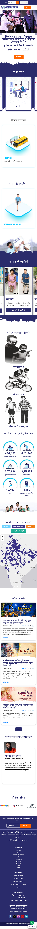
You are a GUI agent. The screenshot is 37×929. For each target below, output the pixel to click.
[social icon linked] (33, 628)
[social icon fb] (28, 628)
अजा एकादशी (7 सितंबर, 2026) (18, 910)
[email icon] (6, 2)
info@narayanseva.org (19, 902)
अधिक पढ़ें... (6, 639)
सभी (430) (6, 528)
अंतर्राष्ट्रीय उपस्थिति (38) (18, 532)
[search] (17, 2)
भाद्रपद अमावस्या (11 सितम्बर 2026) (18, 913)
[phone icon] (3, 2)
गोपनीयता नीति (18, 863)
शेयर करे (24, 627)
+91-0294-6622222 (19, 897)
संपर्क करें (18, 865)
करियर (18, 859)
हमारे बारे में (18, 852)
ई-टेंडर (18, 869)
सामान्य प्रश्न (18, 861)
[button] (1, 35)
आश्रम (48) (30, 528)
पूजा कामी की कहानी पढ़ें (18, 312)
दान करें (27, 7)
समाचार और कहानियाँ (18, 856)
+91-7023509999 (20, 899)
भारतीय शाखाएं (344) (18, 528)
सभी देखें (18, 731)
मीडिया (18, 854)
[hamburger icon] (34, 6)
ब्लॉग (18, 867)
